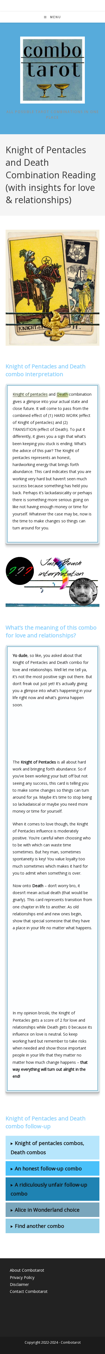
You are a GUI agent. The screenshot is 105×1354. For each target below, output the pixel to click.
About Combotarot (27, 1270)
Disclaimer (19, 1284)
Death (62, 394)
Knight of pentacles (30, 394)
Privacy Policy (22, 1277)
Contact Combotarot (29, 1291)
